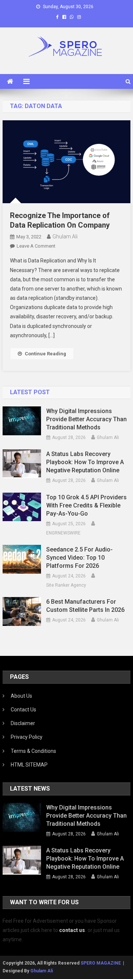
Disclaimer (23, 723)
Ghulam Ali (65, 236)
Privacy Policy (26, 737)
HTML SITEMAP (29, 765)
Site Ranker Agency (66, 585)
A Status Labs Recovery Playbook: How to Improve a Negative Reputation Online (85, 462)
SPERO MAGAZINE (101, 963)
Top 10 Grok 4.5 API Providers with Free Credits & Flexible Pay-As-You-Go (86, 505)
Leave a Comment (36, 246)
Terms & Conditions (33, 751)
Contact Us (23, 710)
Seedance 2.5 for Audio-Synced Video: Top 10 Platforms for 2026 (79, 557)
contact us (72, 930)
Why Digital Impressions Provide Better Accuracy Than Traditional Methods (86, 419)
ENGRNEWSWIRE (63, 533)
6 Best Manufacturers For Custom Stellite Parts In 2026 (85, 605)
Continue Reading (45, 353)
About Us (21, 696)
